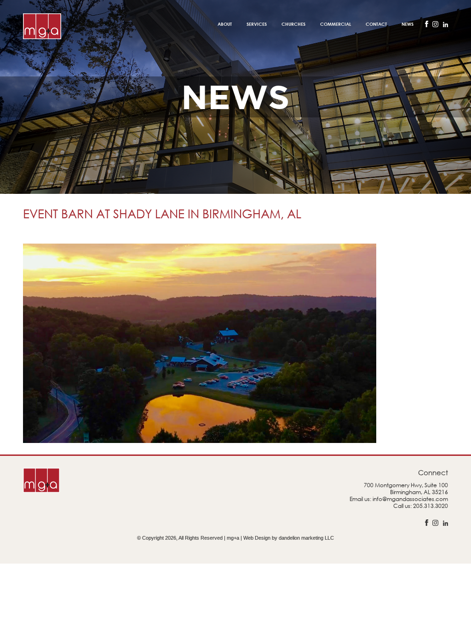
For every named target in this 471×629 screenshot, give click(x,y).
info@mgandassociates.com (410, 499)
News (408, 24)
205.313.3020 (430, 506)
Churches (293, 24)
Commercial (335, 24)
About (225, 24)
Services (257, 24)
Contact (376, 24)
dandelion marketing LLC (306, 538)
